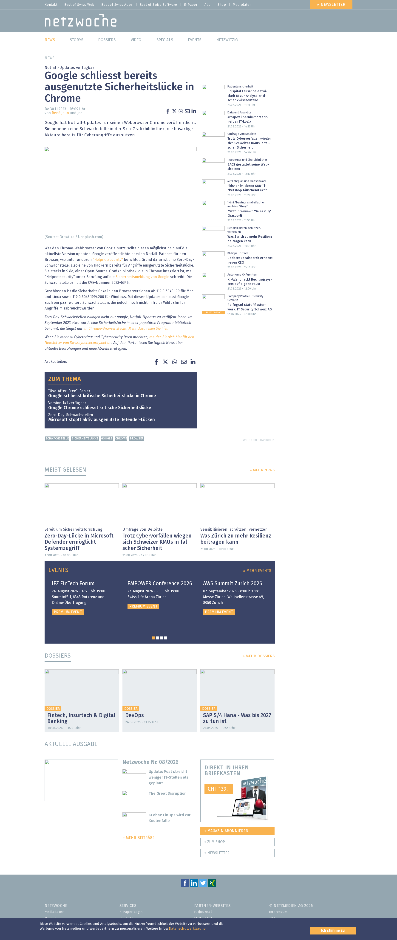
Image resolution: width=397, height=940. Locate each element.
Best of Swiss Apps (117, 4)
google (106, 438)
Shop (222, 4)
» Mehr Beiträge (138, 838)
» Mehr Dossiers (258, 656)
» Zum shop (214, 842)
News (49, 58)
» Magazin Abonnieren (226, 831)
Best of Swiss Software (158, 4)
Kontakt (51, 4)
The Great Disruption (168, 794)
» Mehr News (262, 470)
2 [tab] (157, 637)
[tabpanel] (84, 598)
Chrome (121, 438)
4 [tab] (165, 637)
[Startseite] (81, 21)
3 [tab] (161, 637)
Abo (207, 4)
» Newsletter (331, 5)
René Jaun (60, 113)
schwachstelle (57, 438)
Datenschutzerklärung (187, 928)
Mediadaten (242, 4)
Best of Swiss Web (79, 4)
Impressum (278, 912)
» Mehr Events (257, 571)
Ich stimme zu (333, 930)
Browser (137, 438)
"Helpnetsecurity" (108, 260)
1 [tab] (153, 637)
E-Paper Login (131, 912)
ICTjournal (203, 912)
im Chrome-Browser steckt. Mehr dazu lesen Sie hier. (125, 328)
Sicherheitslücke (85, 438)
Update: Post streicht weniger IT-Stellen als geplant (168, 777)
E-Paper (191, 4)
